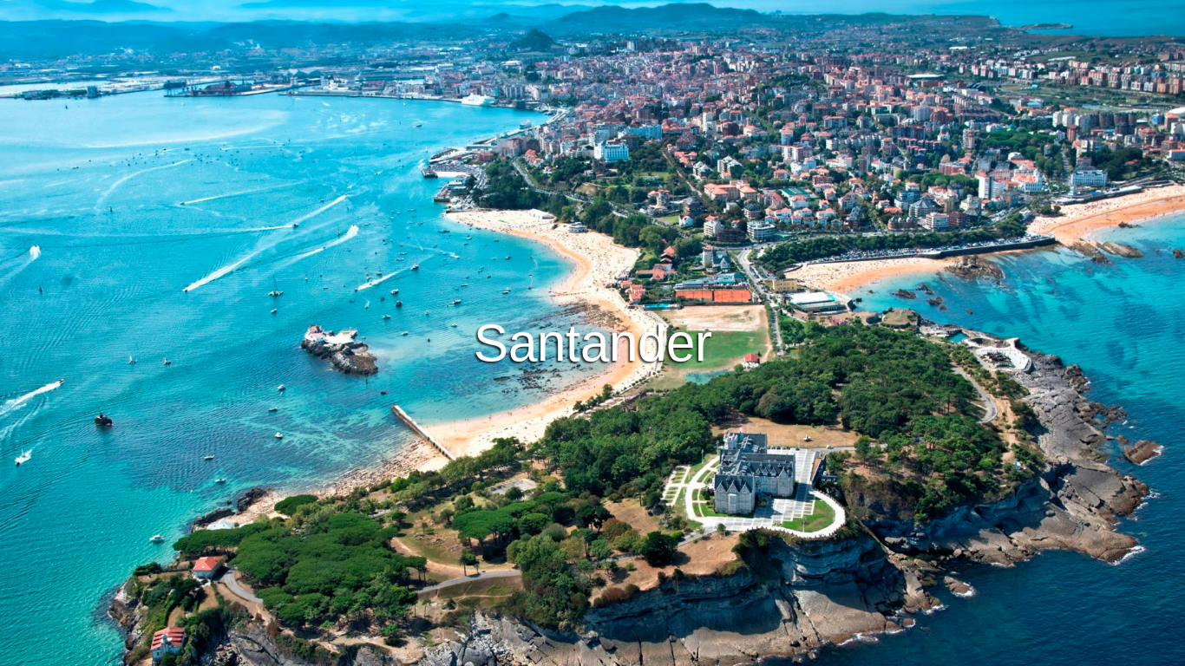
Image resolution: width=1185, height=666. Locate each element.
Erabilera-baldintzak (456, 649)
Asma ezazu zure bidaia (593, 332)
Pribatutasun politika (581, 649)
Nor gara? (681, 649)
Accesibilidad (763, 649)
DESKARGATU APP (540, 380)
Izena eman (663, 380)
